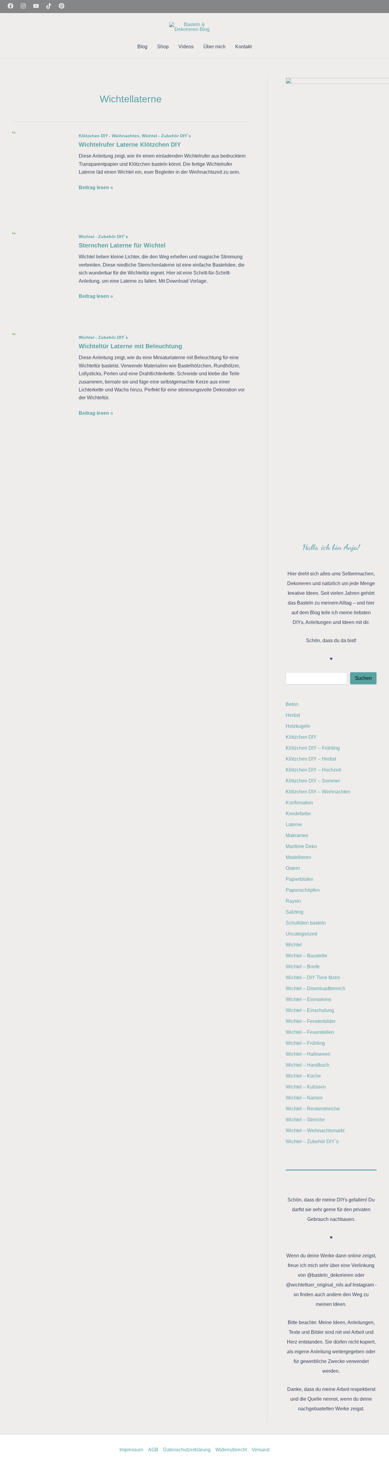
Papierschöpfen (303, 890)
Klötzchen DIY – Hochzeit (313, 769)
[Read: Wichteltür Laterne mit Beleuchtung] (41, 378)
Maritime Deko (301, 846)
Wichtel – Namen (304, 1097)
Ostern (293, 868)
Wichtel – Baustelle (306, 955)
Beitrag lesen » (96, 188)
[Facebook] (10, 6)
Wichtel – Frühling (305, 1043)
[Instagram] (23, 6)
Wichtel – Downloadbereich (315, 988)
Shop (163, 46)
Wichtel (294, 944)
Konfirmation (299, 802)
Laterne (294, 824)
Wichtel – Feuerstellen (310, 1032)
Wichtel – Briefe (303, 966)
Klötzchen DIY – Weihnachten (318, 791)
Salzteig (294, 912)
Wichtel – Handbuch (307, 1065)
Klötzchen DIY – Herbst (311, 758)
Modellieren (298, 857)
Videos (186, 46)
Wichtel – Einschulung (310, 1010)
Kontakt (243, 46)
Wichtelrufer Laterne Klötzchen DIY (130, 144)
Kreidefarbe (298, 813)
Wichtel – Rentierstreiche (313, 1108)
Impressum (131, 1449)
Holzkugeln (298, 726)
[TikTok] (49, 6)
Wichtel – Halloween (308, 1054)
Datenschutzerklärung (187, 1449)
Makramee (297, 835)
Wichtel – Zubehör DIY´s (312, 1141)
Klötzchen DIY (301, 737)
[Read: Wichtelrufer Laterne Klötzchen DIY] (41, 176)
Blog (142, 46)
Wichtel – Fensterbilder (311, 1021)
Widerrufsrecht (231, 1449)
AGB (153, 1449)
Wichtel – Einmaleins (308, 999)
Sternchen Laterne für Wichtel (122, 245)
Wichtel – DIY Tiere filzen (313, 977)
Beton (292, 704)
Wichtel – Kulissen (306, 1086)
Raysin (293, 901)
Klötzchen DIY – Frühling (313, 748)
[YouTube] (36, 6)
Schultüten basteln (306, 922)
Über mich (214, 46)
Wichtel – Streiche (305, 1119)
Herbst (293, 715)
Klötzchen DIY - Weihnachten (109, 135)
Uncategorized (301, 933)
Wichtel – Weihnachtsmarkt (315, 1130)
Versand (261, 1449)
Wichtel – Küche (303, 1075)
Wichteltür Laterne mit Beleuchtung (130, 346)
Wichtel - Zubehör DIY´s (166, 135)
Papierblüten (299, 879)
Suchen (363, 678)
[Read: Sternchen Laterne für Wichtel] (41, 277)
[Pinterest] (61, 6)
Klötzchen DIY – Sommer (313, 780)
